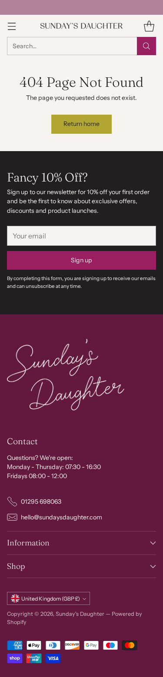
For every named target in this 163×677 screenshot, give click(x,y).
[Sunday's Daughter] (81, 26)
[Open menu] (11, 26)
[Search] (146, 46)
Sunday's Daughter (80, 614)
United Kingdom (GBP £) (50, 598)
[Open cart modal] (149, 26)
